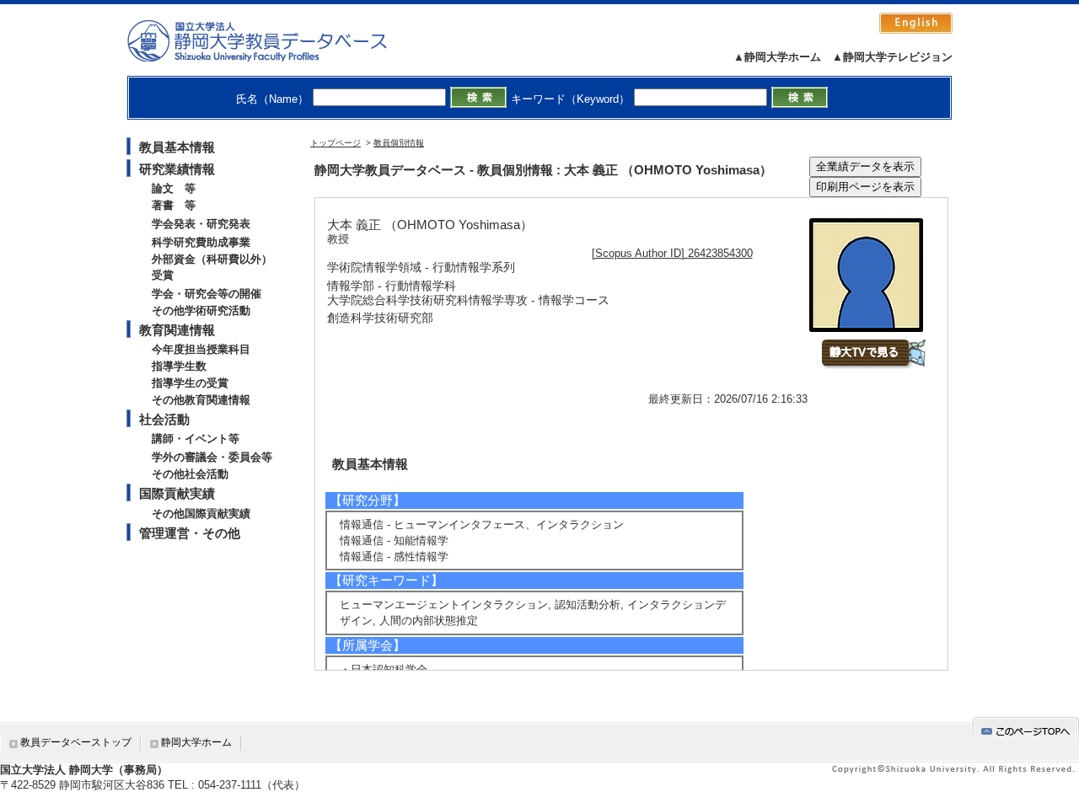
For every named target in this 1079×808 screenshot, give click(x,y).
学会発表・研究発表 (201, 223)
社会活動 (164, 419)
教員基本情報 (177, 147)
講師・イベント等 (195, 438)
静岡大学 (274, 40)
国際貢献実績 (177, 493)
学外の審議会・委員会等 (212, 457)
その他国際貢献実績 (201, 513)
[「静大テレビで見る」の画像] (872, 365)
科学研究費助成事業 (201, 242)
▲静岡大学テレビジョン (892, 57)
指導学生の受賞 (190, 383)
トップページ (335, 142)
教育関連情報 (177, 330)
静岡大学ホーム (196, 742)
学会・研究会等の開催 (206, 293)
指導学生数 (179, 366)
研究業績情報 (177, 169)
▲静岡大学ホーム (777, 57)
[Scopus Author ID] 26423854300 (672, 253)
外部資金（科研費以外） (212, 259)
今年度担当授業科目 (201, 349)
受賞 (163, 275)
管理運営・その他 (189, 533)
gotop (1026, 728)
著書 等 (174, 205)
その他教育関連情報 (201, 399)
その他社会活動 (190, 474)
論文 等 (174, 188)
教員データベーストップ (76, 742)
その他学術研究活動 (201, 310)
